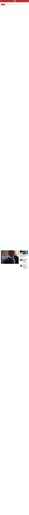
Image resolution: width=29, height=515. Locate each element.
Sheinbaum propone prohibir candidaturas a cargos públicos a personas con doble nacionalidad (25, 266)
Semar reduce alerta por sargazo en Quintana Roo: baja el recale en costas (9, 257)
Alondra (22, 257)
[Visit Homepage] (14, 1)
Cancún (22, 253)
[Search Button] (27, 1)
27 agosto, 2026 (25, 257)
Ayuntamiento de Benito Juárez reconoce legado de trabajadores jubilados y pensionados (25, 261)
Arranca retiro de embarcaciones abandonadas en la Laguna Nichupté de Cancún (14, 4)
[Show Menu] (1, 1)
